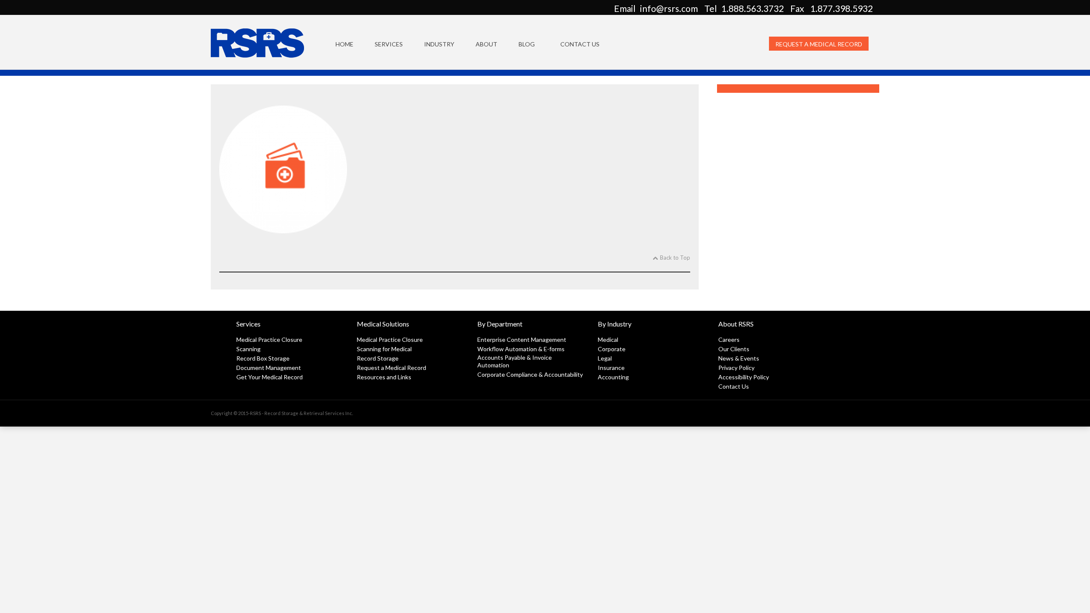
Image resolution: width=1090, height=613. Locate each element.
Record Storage (378, 358)
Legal (605, 358)
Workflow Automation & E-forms (521, 348)
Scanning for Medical (384, 348)
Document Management (268, 367)
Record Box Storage (263, 358)
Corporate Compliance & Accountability (530, 374)
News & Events (738, 358)
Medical (608, 339)
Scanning (248, 348)
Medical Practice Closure (269, 339)
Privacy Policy (736, 367)
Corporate (611, 348)
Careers (729, 339)
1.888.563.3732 (752, 8)
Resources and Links (384, 377)
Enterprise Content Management (521, 339)
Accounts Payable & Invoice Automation (514, 361)
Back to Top (675, 257)
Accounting (613, 377)
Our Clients (733, 348)
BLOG (527, 44)
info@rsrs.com (669, 8)
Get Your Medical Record (269, 377)
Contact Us (580, 44)
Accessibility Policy (743, 377)
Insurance (611, 367)
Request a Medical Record (818, 44)
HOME (344, 44)
